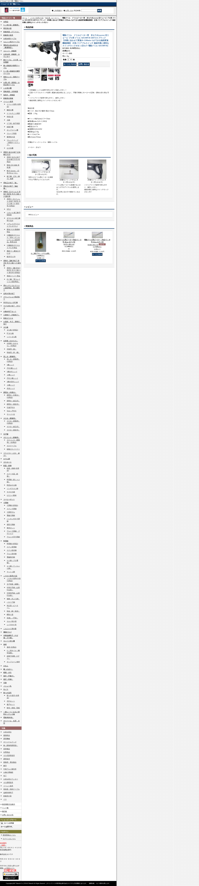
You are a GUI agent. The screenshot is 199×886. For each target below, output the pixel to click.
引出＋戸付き (12, 411)
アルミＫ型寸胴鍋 (13, 537)
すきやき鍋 (11, 492)
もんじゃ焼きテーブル (11, 42)
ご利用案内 (58, 11)
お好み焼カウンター (10, 779)
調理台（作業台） (9, 392)
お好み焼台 (7, 732)
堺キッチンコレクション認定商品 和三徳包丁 (11, 288)
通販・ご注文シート (7, 868)
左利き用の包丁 (9, 294)
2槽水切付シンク (13, 382)
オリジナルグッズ (9, 742)
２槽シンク (11, 375)
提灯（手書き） (9, 676)
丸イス (5, 689)
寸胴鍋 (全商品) (12, 505)
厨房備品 (6, 749)
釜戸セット (11, 704)
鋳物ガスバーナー (13, 449)
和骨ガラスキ (8, 318)
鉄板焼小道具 (8, 35)
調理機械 (6, 739)
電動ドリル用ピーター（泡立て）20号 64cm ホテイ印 (97, 242)
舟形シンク (11, 388)
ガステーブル (12, 446)
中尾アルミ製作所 (9, 769)
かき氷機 (10, 148)
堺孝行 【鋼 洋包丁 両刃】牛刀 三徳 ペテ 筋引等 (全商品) (14, 270)
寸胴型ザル (11, 512)
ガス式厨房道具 (9, 755)
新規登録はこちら (9, 835)
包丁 (5, 776)
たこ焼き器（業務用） (11, 25)
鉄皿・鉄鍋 (7, 466)
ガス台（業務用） (9, 418)
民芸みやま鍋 (12, 485)
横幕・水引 (7, 672)
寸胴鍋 (5, 503)
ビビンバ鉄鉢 (12, 495)
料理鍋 (5, 541)
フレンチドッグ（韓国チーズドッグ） (13, 142)
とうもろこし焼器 (13, 113)
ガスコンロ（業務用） (11, 437)
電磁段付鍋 (11, 557)
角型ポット (11, 528)
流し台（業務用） (9, 357)
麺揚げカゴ (7, 632)
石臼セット (11, 701)
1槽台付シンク (12, 372)
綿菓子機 (10, 127)
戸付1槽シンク (12, 368)
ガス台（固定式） (13, 430)
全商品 (5, 22)
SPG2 (9, 209)
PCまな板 (10, 333)
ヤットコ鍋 (11, 572)
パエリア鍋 (11, 602)
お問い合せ (69, 11)
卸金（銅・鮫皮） (13, 611)
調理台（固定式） (13, 404)
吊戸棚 (5, 434)
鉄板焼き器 (7, 796)
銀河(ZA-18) (11, 257)
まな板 (5, 327)
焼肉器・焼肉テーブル (11, 789)
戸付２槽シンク (12, 378)
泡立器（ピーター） (52, 18)
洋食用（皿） (12, 349)
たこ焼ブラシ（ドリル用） (40, 253)
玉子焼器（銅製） (13, 584)
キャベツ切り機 (9, 641)
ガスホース (7, 462)
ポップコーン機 (12, 130)
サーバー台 (11, 414)
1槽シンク (10, 365)
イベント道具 (8, 102)
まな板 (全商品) (12, 330)
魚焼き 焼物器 (9, 95)
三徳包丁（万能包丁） (11, 315)
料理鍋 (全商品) (12, 544)
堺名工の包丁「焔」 (10, 183)
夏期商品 (6, 735)
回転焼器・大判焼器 (10, 91)
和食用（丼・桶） (13, 352)
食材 (5, 644)
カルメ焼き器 (12, 621)
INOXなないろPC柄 (10, 302)
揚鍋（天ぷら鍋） (13, 599)
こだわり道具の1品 (10, 576)
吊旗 (5, 683)
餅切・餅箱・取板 (13, 708)
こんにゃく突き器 (9, 629)
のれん (5, 666)
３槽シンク (11, 385)
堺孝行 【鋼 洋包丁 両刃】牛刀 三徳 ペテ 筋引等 (12, 263)
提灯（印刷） (8, 679)
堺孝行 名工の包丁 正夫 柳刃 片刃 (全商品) (13, 159)
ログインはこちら (9, 839)
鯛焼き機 (10, 110)
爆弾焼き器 (11, 137)
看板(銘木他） (8, 717)
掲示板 (4, 811)
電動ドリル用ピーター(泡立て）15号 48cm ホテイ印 (68, 242)
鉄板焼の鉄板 (8, 98)
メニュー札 (7, 686)
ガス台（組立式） (13, 427)
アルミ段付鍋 (12, 554)
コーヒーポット (9, 499)
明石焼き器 (7, 28)
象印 (5, 766)
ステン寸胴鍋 (12, 509)
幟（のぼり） (8, 669)
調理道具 (6, 759)
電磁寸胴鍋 (11, 515)
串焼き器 (10, 117)
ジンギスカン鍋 (12, 489)
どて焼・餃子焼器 (13, 123)
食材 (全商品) (11, 647)
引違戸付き (11, 407)
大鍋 (8, 120)
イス (5, 799)
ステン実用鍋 (12, 547)
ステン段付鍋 (12, 550)
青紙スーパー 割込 (13, 276)
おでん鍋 (6, 459)
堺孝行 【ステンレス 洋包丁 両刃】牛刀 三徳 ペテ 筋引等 (12, 194)
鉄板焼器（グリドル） (11, 32)
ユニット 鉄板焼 (9, 51)
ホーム (24, 18)
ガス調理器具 (8, 782)
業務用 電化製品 (9, 762)
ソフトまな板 (12, 337)
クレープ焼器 (12, 133)
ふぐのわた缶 (12, 625)
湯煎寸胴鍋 (11, 524)
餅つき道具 (7, 693)
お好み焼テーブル (9, 39)
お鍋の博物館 (8, 772)
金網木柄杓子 (8, 793)
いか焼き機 (7, 88)
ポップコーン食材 (13, 662)
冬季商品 (6, 752)
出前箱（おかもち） (10, 341)
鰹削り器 (10, 615)
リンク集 (5, 808)
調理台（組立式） (13, 401)
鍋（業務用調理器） (10, 745)
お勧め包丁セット (9, 311)
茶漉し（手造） (12, 618)
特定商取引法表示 (8, 804)
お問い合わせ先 (7, 815)
